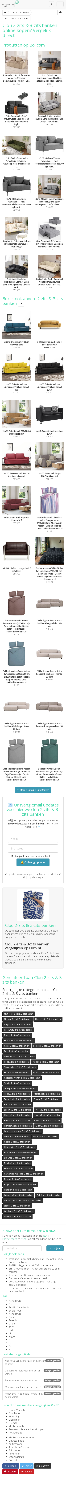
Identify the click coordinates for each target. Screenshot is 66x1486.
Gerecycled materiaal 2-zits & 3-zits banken (23, 1173)
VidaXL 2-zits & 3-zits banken (49, 1125)
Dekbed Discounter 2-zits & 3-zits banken (22, 1200)
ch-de (12, 1323)
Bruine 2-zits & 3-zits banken (17, 1120)
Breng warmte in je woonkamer (32, 1380)
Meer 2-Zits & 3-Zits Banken (34, 789)
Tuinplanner (15, 1450)
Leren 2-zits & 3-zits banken (16, 1136)
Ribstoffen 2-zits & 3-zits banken (18, 1040)
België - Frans (16, 1310)
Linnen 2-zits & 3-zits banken (47, 1115)
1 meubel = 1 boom (19, 1447)
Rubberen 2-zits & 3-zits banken (18, 1168)
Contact (13, 1460)
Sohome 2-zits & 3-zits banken (17, 1109)
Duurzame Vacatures (19, 1278)
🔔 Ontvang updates (33, 862)
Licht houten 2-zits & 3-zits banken (19, 1147)
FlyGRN (12, 1265)
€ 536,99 (16, 284)
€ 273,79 (16, 122)
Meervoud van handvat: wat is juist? (32, 1387)
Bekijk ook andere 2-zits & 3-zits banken (32, 301)
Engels (12, 1336)
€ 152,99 (49, 81)
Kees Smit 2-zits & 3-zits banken (18, 1029)
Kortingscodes (16, 1443)
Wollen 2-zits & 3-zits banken (49, 1109)
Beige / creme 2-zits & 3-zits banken (20, 1184)
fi (9, 1339)
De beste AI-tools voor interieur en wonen (32, 1372)
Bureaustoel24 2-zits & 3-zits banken (20, 1152)
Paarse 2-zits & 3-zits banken (47, 1093)
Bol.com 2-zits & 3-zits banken (17, 1104)
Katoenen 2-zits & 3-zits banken (18, 1195)
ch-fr (11, 1326)
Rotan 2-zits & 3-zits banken (16, 1072)
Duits (11, 1330)
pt (10, 1333)
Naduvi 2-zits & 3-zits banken (46, 1061)
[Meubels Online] (5, 12)
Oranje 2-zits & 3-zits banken (46, 1072)
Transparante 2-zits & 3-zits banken (20, 1088)
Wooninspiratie (16, 1456)
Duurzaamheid (16, 1440)
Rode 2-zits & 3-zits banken (16, 1061)
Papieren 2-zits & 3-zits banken (47, 1045)
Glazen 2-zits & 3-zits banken (17, 1141)
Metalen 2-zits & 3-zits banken (17, 1019)
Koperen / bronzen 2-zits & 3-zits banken (22, 1131)
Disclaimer (14, 1419)
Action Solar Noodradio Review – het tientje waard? (32, 1395)
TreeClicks (14, 1258)
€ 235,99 (16, 164)
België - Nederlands (19, 1307)
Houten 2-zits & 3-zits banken (17, 1115)
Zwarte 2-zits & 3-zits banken (17, 1035)
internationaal (40, 1278)
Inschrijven (55, 1248)
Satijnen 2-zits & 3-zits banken (17, 1024)
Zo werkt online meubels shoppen (26, 1429)
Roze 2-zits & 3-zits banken (16, 1051)
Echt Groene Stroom (19, 1268)
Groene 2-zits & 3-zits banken (17, 1216)
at (10, 1349)
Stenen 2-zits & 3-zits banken (47, 1120)
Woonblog (14, 1416)
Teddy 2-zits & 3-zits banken (17, 1093)
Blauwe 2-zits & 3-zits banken (47, 1099)
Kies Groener (15, 1275)
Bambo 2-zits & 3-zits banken (17, 1163)
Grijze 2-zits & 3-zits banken (16, 1045)
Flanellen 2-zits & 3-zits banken (18, 1189)
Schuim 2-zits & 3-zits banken (17, 1083)
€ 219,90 (49, 164)
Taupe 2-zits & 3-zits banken (17, 1099)
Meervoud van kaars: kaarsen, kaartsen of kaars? (32, 1362)
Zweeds (13, 1320)
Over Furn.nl (15, 1413)
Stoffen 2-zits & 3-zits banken (17, 1205)
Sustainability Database (21, 1288)
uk (10, 1342)
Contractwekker (17, 1281)
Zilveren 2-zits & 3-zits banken (17, 1179)
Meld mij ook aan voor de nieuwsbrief (30, 856)
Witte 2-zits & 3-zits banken (45, 1136)
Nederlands (15, 1300)
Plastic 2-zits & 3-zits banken (48, 1019)
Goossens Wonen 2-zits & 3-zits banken (22, 1077)
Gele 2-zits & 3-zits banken (49, 1195)
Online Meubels (17, 1410)
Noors (12, 1317)
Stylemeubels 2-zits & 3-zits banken (20, 1067)
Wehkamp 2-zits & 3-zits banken (18, 1211)
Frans (11, 1304)
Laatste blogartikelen (17, 1354)
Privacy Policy (15, 1432)
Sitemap (13, 1422)
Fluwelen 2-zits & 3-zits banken (18, 1125)
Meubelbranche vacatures (22, 1437)
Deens (12, 1346)
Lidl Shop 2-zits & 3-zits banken (18, 1157)
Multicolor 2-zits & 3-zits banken (18, 1013)
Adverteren (14, 1453)
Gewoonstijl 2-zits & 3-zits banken (19, 1056)
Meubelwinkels (16, 1426)
